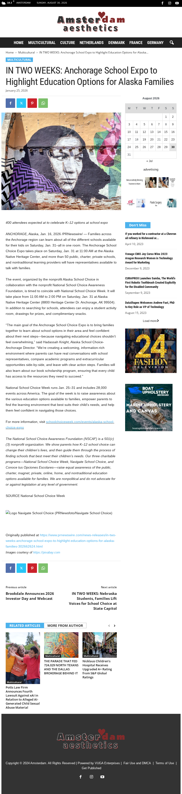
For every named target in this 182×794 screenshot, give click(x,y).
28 (159, 147)
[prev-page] (109, 625)
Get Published (91, 768)
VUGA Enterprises (107, 763)
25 (136, 147)
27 (152, 147)
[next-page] (114, 625)
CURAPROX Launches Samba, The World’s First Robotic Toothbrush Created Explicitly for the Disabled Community (150, 282)
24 (129, 147)
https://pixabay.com (46, 552)
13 (152, 132)
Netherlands (92, 42)
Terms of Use (164, 763)
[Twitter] (21, 103)
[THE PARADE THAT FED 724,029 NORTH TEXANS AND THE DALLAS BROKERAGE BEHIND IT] (61, 645)
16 (173, 132)
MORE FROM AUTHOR (65, 625)
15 (166, 132)
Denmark (116, 42)
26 (144, 147)
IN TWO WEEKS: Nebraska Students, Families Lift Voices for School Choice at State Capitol (93, 601)
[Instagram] (170, 3)
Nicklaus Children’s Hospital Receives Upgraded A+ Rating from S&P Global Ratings (97, 669)
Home (18, 42)
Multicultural (41, 42)
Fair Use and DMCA (137, 763)
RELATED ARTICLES (24, 625)
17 (129, 139)
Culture (67, 42)
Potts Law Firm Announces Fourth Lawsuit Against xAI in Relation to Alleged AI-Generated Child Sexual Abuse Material (23, 697)
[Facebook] (162, 3)
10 (129, 132)
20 (152, 139)
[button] (171, 43)
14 (159, 132)
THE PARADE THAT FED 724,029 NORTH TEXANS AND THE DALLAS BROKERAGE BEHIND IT (61, 667)
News (129, 444)
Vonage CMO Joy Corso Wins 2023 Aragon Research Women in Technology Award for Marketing (149, 258)
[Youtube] (177, 3)
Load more (150, 321)
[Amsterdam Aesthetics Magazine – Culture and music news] (91, 22)
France (135, 42)
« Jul (149, 161)
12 (144, 132)
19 (144, 139)
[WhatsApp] (43, 103)
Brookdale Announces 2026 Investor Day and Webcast (30, 596)
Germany (155, 42)
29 (166, 147)
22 (166, 139)
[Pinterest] (32, 103)
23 (173, 139)
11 (136, 132)
